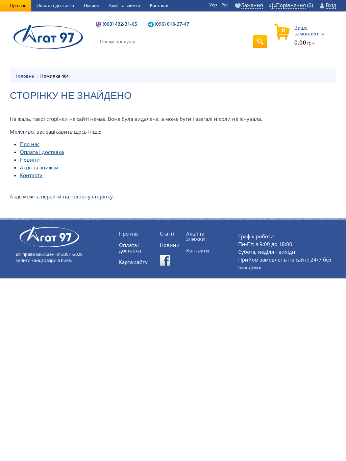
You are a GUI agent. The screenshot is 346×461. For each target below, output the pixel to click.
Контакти (31, 175)
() (294, 6)
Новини (30, 159)
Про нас (30, 144)
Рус (224, 5)
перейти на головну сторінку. (77, 196)
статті (167, 233)
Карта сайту (133, 262)
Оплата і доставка (42, 152)
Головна (25, 76)
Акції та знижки (39, 167)
